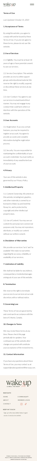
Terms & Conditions (14, 457)
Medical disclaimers (26, 457)
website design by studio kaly (19, 459)
